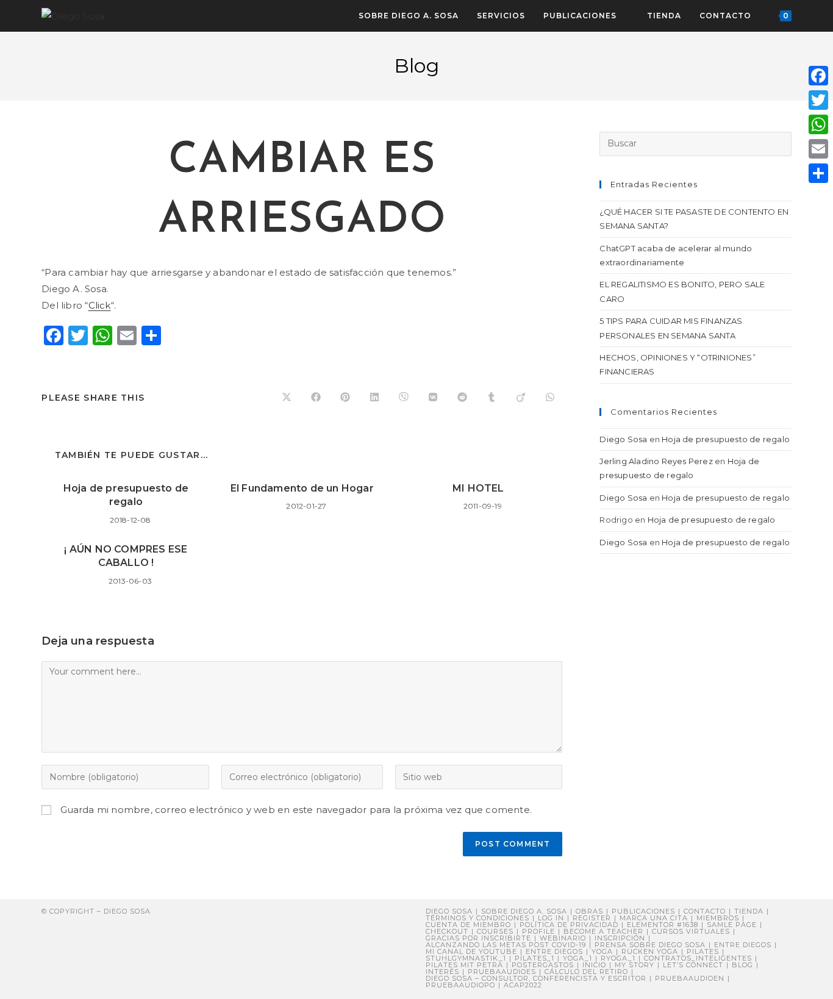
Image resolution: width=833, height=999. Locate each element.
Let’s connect (693, 965)
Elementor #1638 (662, 924)
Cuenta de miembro (468, 924)
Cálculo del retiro (586, 971)
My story (634, 965)
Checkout (447, 931)
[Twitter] (818, 100)
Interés (442, 971)
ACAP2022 (523, 985)
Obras (589, 911)
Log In (551, 918)
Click (99, 305)
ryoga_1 (618, 958)
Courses (495, 931)
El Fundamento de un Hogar (302, 488)
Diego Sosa (623, 439)
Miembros (717, 918)
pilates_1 (534, 958)
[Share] (818, 173)
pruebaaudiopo (460, 985)
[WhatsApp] (818, 124)
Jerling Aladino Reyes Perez (655, 461)
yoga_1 (577, 958)
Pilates (703, 951)
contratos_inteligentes (698, 958)
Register (592, 918)
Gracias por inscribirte (478, 938)
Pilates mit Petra (464, 965)
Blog (742, 965)
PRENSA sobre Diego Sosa (650, 944)
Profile (538, 931)
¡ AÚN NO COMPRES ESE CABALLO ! (125, 555)
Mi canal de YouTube (471, 951)
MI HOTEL (478, 488)
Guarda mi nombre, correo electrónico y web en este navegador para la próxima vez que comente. (296, 809)
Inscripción (620, 938)
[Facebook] (818, 75)
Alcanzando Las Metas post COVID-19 (506, 944)
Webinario (563, 938)
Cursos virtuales (691, 931)
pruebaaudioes (502, 971)
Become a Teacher (603, 931)
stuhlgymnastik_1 (466, 958)
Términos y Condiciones (477, 918)
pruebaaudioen (689, 978)
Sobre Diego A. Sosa (524, 911)
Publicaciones (643, 911)
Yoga (602, 951)
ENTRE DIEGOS (554, 951)
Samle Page (732, 924)
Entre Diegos (742, 944)
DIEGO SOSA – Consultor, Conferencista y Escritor (536, 978)
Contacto (705, 911)
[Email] (818, 149)
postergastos (543, 965)
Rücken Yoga (649, 951)
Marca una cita (654, 918)
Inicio (594, 965)
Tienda (748, 911)
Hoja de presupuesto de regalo (125, 494)
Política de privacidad (569, 924)
